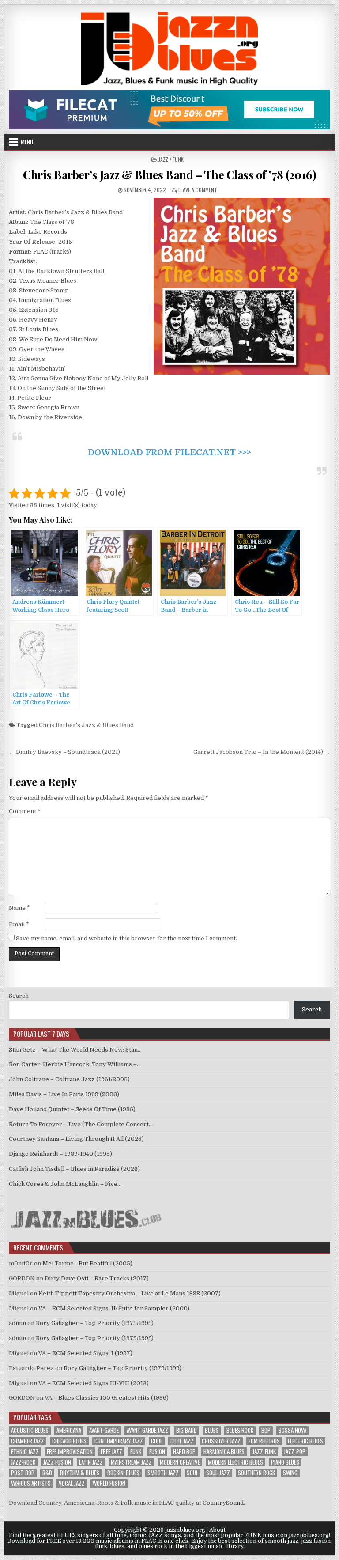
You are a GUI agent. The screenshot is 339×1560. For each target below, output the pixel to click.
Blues (211, 1430)
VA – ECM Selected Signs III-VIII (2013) (93, 1383)
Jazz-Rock (23, 1462)
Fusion (157, 1451)
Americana (68, 1430)
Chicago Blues (69, 1441)
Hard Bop (184, 1451)
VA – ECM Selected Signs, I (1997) (85, 1353)
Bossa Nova (292, 1430)
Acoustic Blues (30, 1430)
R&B (47, 1473)
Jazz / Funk (171, 159)
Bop (266, 1430)
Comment (25, 811)
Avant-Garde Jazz (147, 1430)
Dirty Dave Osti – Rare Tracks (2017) (97, 1278)
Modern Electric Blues (235, 1462)
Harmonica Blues (224, 1451)
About (217, 1530)
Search (19, 995)
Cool (156, 1441)
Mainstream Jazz (131, 1462)
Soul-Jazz (218, 1473)
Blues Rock (239, 1430)
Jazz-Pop (294, 1451)
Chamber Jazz (27, 1441)
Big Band (186, 1430)
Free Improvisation (70, 1451)
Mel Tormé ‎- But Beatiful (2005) (87, 1263)
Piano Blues (285, 1462)
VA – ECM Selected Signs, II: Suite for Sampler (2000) (113, 1308)
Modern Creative (180, 1462)
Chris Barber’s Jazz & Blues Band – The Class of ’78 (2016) (169, 174)
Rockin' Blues (123, 1473)
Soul (192, 1473)
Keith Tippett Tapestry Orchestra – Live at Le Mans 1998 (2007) (129, 1293)
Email (19, 924)
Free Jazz (111, 1451)
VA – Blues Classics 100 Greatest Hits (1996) (107, 1397)
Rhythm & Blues (79, 1473)
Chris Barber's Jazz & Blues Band (86, 725)
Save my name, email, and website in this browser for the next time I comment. (126, 938)
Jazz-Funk (264, 1451)
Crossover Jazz (221, 1441)
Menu (27, 141)
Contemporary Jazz (118, 1441)
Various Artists (31, 1483)
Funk (135, 1451)
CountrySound (223, 1502)
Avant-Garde (104, 1430)
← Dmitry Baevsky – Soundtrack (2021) (64, 752)
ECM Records (264, 1441)
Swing (290, 1473)
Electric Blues (305, 1441)
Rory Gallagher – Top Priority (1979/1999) (95, 1323)
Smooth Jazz (163, 1473)
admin (17, 1323)
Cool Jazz (182, 1441)
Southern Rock (256, 1473)
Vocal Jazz (72, 1483)
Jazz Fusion (57, 1462)
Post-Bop (22, 1473)
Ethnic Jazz (25, 1451)
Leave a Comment (197, 189)
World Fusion (109, 1483)
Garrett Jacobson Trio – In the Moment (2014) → (261, 752)
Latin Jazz (91, 1462)
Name (19, 908)
